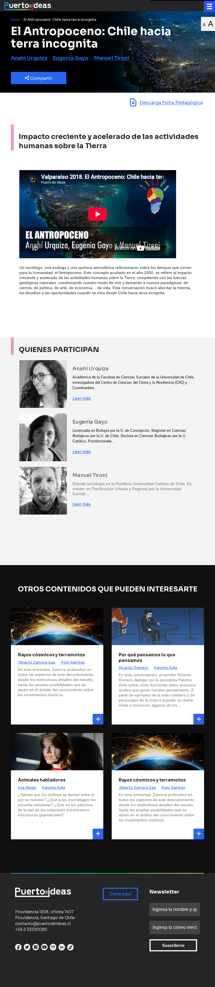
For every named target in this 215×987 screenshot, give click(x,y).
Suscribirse (173, 945)
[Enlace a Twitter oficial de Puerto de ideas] (27, 948)
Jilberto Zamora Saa (36, 662)
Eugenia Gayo (70, 58)
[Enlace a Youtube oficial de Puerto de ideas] (44, 948)
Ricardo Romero (133, 668)
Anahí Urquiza (29, 58)
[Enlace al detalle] (98, 719)
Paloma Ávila (165, 668)
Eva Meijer (27, 787)
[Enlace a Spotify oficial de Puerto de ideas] (53, 948)
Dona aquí (120, 894)
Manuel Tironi (111, 58)
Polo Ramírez (73, 662)
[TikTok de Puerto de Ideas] (70, 947)
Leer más (82, 398)
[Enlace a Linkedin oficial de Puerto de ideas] (62, 948)
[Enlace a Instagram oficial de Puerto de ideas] (35, 948)
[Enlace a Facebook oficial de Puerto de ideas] (18, 948)
